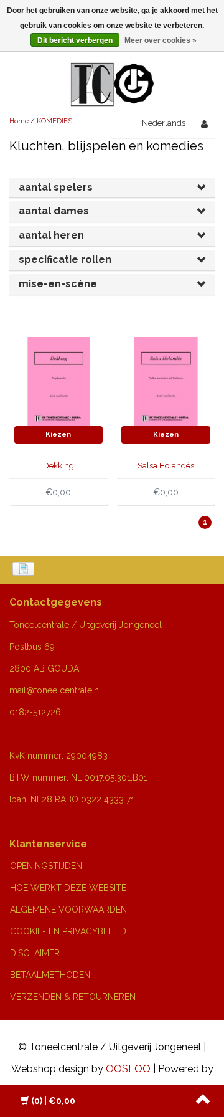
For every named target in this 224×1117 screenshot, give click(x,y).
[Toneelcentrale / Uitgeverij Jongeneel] (112, 69)
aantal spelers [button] (56, 187)
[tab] (112, 188)
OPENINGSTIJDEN (46, 866)
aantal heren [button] (51, 235)
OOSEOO (128, 1069)
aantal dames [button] (54, 211)
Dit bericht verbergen (75, 40)
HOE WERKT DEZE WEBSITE (68, 888)
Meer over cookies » (160, 40)
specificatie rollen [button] (65, 259)
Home (19, 121)
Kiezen (58, 434)
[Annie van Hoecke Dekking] (58, 381)
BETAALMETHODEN (50, 975)
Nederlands (163, 123)
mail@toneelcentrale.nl (55, 690)
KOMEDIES (54, 121)
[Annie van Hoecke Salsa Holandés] (165, 381)
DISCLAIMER (35, 953)
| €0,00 (53, 1101)
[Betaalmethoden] (24, 570)
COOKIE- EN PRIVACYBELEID (68, 931)
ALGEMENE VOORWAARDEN (68, 910)
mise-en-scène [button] (58, 284)
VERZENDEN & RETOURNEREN (73, 997)
